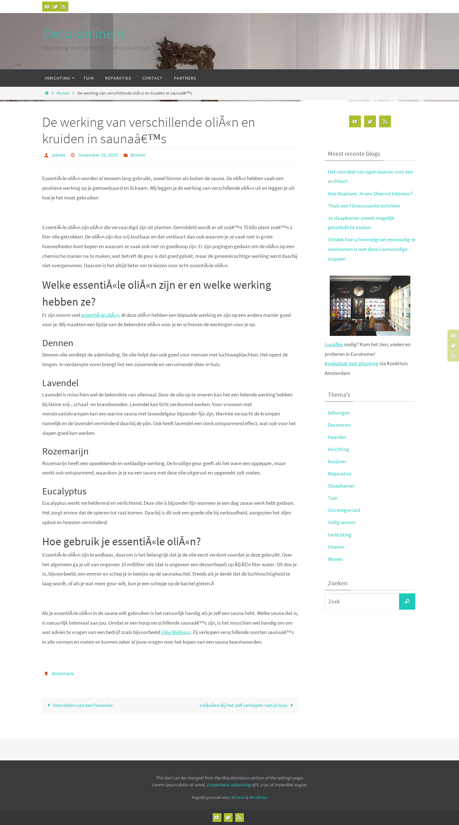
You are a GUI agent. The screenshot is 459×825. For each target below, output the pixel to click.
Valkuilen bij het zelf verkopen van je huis (244, 705)
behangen (339, 412)
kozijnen (337, 461)
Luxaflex (334, 344)
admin (58, 155)
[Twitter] (55, 7)
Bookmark (63, 673)
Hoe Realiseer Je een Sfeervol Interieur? (370, 193)
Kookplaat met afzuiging (351, 363)
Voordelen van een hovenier (82, 705)
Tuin (333, 497)
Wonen (63, 93)
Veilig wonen (341, 522)
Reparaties (340, 473)
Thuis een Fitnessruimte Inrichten (364, 205)
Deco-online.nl (84, 33)
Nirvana (237, 797)
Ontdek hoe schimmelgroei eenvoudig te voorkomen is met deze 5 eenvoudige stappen (371, 249)
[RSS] (63, 7)
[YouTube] (47, 7)
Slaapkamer (341, 485)
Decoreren (339, 424)
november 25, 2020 (98, 155)
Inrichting (338, 449)
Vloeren (336, 546)
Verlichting (340, 534)
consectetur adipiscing (229, 785)
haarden (337, 437)
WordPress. (258, 797)
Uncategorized (344, 510)
